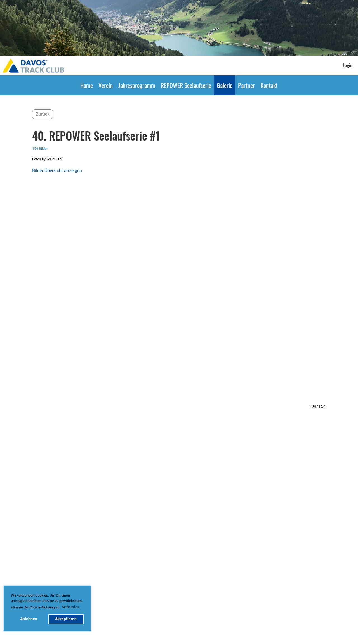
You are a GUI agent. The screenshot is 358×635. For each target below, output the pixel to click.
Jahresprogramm (136, 85)
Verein (105, 85)
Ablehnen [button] (28, 619)
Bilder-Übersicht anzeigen (57, 170)
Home (86, 85)
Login (347, 65)
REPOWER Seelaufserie (186, 85)
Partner (246, 85)
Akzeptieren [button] (66, 619)
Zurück (43, 114)
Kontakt (269, 85)
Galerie (224, 85)
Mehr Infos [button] (70, 607)
